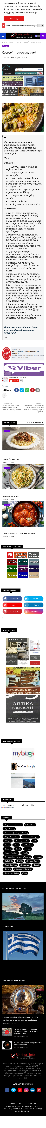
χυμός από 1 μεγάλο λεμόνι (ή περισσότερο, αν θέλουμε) (22, 191)
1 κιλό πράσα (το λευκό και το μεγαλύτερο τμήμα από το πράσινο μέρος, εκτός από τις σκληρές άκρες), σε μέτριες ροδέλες (24, 182)
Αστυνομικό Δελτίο (22, 841)
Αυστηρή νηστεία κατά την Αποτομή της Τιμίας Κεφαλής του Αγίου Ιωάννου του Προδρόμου (20, 1018)
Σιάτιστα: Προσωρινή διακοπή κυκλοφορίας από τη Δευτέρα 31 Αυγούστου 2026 (26, 1031)
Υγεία (25, 873)
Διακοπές (8, 849)
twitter (35, 598)
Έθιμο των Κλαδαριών (31, 837)
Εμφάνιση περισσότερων (34, 423)
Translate (10, 807)
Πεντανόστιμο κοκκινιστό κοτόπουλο (19, 533)
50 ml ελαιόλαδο (18, 201)
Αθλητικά (8, 841)
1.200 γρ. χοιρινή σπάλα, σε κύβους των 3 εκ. (21, 168)
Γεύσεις (18, 42)
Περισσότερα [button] (32, 12)
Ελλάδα (18, 849)
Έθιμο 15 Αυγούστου (12, 837)
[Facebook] (16, 390)
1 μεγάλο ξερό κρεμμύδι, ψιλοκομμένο (20, 174)
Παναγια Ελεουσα (33, 861)
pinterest (14, 611)
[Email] (37, 390)
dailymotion (12, 617)
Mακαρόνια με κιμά (11, 459)
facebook (14, 598)
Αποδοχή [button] (14, 19)
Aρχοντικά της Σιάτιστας (13, 825)
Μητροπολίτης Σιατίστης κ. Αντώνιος (18, 857)
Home (12, 1103)
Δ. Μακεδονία (28, 845)
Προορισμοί (25, 865)
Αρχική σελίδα (7, 42)
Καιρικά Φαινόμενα (11, 853)
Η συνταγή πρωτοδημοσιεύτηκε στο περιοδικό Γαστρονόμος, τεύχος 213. (21, 330)
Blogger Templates (23, 1106)
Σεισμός (36, 865)
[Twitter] (22, 390)
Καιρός (25, 853)
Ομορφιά (38, 857)
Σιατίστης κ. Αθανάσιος (24, 869)
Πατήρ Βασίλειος (11, 865)
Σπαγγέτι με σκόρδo (11, 496)
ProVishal (36, 1106)
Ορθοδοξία (9, 861)
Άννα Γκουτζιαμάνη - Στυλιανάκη (16, 833)
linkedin (35, 605)
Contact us (31, 1103)
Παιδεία (20, 861)
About (21, 1103)
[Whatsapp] (27, 390)
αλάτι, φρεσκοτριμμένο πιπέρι (25, 204)
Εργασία (28, 849)
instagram (35, 611)
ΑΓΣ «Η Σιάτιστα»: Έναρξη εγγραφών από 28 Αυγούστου (28, 1043)
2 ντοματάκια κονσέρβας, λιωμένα (20, 197)
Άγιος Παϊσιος (10, 829)
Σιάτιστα (8, 869)
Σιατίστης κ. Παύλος (12, 873)
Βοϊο (35, 841)
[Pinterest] (32, 390)
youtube (14, 605)
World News (31, 825)
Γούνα (17, 845)
